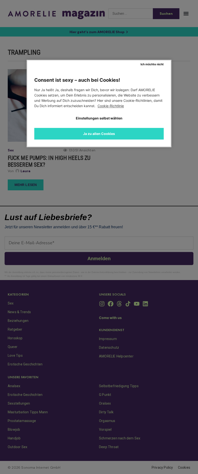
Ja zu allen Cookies (99, 134)
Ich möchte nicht (152, 64)
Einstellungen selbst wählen (99, 118)
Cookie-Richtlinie (111, 106)
